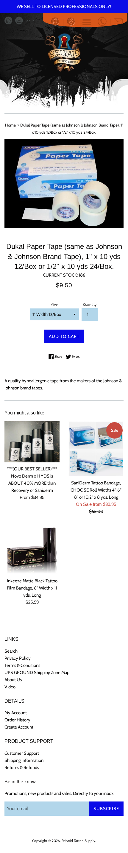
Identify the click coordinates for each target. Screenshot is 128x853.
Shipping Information (23, 760)
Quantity (89, 304)
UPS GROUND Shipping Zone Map (36, 672)
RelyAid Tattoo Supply (78, 840)
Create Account (18, 727)
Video (9, 687)
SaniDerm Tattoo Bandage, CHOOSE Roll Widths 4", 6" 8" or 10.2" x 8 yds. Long (96, 490)
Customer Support (21, 753)
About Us (13, 679)
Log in (29, 21)
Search (11, 651)
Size (54, 304)
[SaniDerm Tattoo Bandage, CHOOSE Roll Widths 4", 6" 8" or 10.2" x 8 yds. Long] (96, 448)
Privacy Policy (17, 658)
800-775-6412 (102, 21)
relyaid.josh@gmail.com (118, 21)
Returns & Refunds (21, 767)
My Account (15, 712)
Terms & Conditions (22, 665)
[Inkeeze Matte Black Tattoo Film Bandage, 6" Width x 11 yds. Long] (32, 549)
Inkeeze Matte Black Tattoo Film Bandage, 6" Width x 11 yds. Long (32, 588)
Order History (17, 720)
